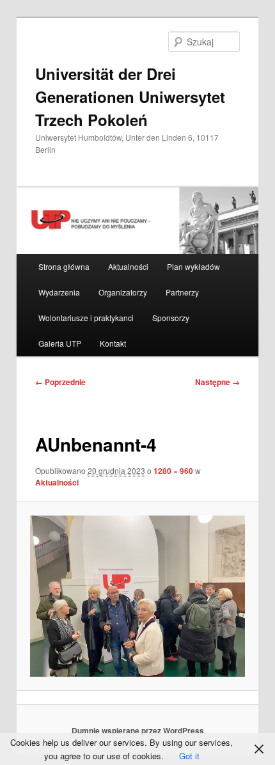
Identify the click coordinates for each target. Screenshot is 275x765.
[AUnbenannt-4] (137, 596)
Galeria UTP (59, 343)
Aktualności (128, 266)
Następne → (217, 382)
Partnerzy (182, 292)
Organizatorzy (122, 292)
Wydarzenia (59, 292)
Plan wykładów (193, 266)
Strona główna (64, 266)
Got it (189, 756)
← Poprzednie (60, 382)
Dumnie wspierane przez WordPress (138, 730)
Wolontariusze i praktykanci (86, 317)
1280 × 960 (173, 471)
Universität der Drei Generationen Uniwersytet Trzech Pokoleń (130, 96)
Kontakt (113, 343)
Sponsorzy (170, 317)
